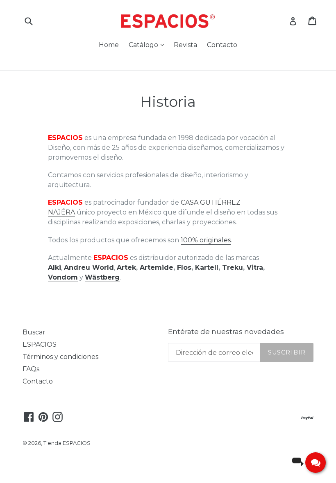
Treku (232, 267)
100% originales (206, 240)
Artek (126, 267)
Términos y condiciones (60, 357)
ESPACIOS (40, 344)
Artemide (156, 267)
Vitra (255, 267)
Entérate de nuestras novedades (226, 331)
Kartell (206, 267)
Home (109, 45)
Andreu (77, 267)
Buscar (34, 332)
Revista (185, 45)
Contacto (222, 45)
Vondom (63, 277)
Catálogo (148, 45)
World (102, 267)
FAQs (31, 369)
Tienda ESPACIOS (67, 443)
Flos (184, 267)
